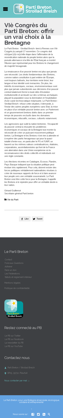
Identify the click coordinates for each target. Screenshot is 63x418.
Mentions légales (12, 283)
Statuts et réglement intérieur (18, 277)
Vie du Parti (12, 199)
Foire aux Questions (14, 263)
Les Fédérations (12, 273)
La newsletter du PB (14, 343)
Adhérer (8, 266)
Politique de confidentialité (16, 288)
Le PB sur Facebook (14, 339)
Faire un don (10, 270)
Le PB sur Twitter (13, 336)
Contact (8, 259)
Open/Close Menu (5, 9)
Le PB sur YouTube (14, 346)
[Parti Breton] (35, 9)
